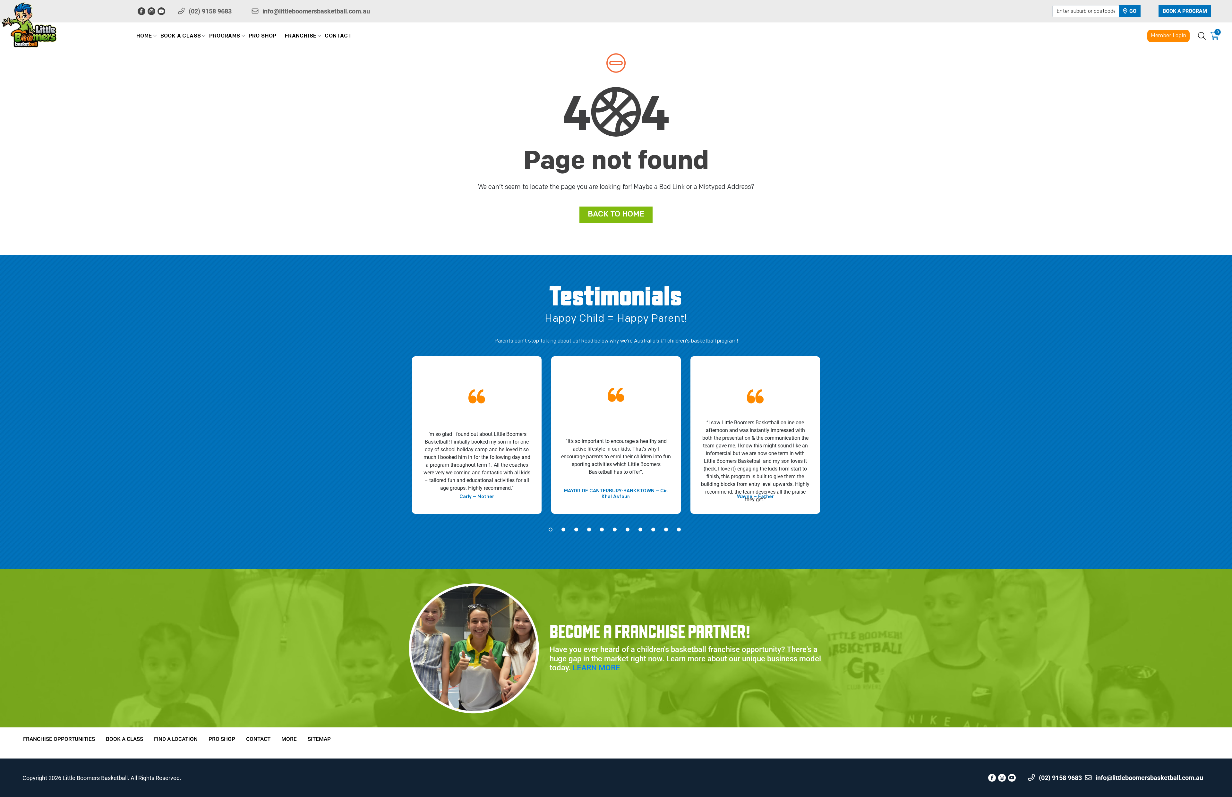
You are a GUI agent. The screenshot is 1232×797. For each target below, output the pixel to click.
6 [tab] (615, 529)
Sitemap (319, 739)
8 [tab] (640, 529)
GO (1132, 11)
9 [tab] (653, 529)
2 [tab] (563, 529)
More (289, 739)
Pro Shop (263, 36)
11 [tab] (679, 529)
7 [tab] (627, 529)
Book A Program (1185, 11)
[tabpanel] (477, 435)
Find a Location (176, 739)
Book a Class (180, 36)
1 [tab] (550, 529)
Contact (338, 36)
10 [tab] (666, 529)
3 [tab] (576, 529)
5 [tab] (602, 529)
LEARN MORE (596, 667)
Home (144, 36)
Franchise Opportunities (59, 739)
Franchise (301, 36)
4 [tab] (589, 529)
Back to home (616, 214)
